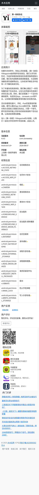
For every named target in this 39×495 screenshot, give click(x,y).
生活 (28, 8)
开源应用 (21, 8)
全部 (3, 8)
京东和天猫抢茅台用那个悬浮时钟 (15, 422)
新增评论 (6, 323)
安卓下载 (17, 20)
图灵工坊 (31, 449)
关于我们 (23, 449)
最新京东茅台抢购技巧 (10, 401)
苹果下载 (28, 20)
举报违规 (5, 310)
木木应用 (5, 3)
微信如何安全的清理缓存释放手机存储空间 (18, 418)
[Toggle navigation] (36, 3)
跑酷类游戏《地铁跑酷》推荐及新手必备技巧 (19, 397)
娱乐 (35, 8)
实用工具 (11, 8)
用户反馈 (5, 449)
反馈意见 (15, 310)
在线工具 (14, 449)
